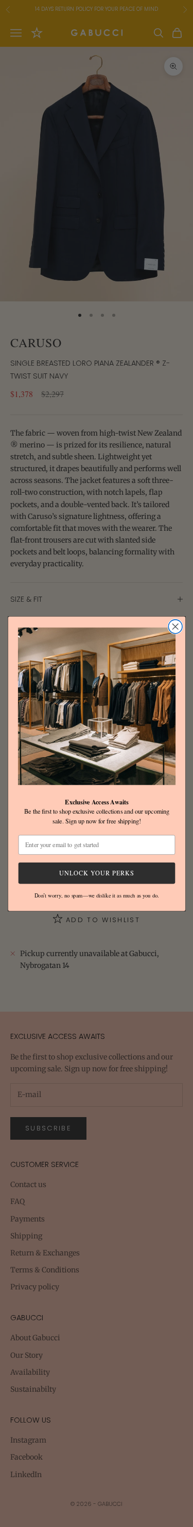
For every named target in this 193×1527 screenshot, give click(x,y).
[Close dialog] (175, 626)
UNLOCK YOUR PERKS (96, 873)
